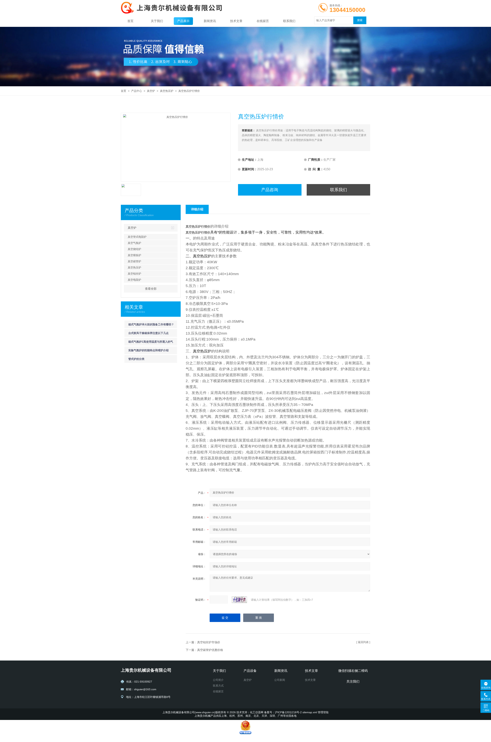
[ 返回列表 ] (363, 642)
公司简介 (218, 679)
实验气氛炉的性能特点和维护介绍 (148, 350)
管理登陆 (323, 712)
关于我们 (157, 21)
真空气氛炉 (134, 242)
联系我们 (289, 21)
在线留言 (263, 21)
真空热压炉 (166, 90)
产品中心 (136, 90)
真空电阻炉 (134, 279)
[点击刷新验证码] (239, 599)
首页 (130, 21)
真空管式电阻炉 (137, 236)
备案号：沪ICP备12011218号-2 (283, 712)
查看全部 (151, 288)
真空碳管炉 (134, 261)
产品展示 (183, 21)
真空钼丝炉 (134, 273)
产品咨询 (269, 189)
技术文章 (236, 21)
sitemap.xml (309, 712)
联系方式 (218, 685)
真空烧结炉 (134, 249)
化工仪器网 (256, 712)
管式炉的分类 (136, 358)
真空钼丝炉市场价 (208, 642)
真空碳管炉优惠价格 (210, 650)
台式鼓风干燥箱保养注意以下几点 (148, 333)
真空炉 (151, 90)
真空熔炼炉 (134, 255)
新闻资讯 (210, 21)
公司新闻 (279, 679)
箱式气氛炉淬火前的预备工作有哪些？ (151, 324)
